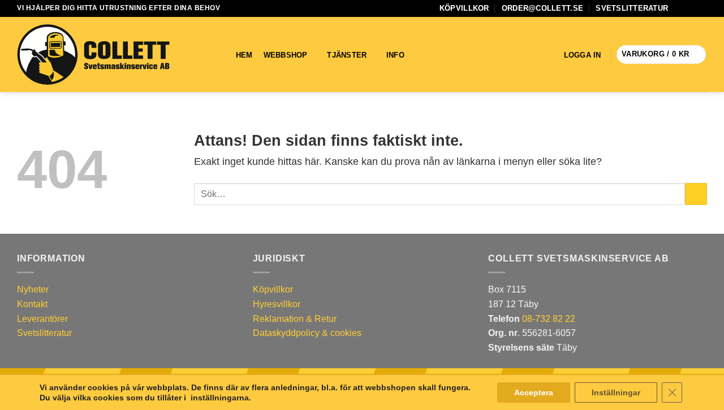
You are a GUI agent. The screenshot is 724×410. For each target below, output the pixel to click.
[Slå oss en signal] (701, 8)
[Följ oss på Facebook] (679, 8)
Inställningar (616, 392)
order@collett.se (542, 8)
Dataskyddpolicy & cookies (307, 333)
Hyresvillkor (276, 304)
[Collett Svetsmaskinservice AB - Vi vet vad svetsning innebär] (93, 55)
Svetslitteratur (632, 8)
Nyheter (33, 289)
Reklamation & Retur (295, 319)
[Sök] (430, 55)
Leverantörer (42, 319)
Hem (244, 55)
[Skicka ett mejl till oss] (690, 8)
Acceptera (533, 392)
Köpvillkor (464, 8)
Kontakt (32, 304)
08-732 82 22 (548, 319)
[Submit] (696, 194)
